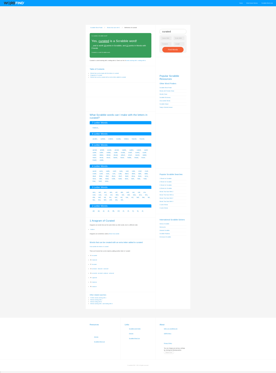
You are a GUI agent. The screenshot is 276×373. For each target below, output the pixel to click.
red (116, 197)
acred (95, 150)
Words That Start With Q (166, 195)
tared (115, 157)
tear (138, 179)
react (94, 157)
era (146, 195)
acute (109, 150)
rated (144, 155)
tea (99, 200)
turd (100, 181)
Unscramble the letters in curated (99, 246)
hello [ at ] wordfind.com (170, 328)
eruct (130, 155)
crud (146, 171)
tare (132, 179)
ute (122, 200)
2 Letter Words (164, 204)
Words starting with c (96, 299)
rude (113, 179)
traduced (94, 260)
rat (105, 197)
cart (127, 171)
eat (128, 195)
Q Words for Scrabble (166, 188)
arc (105, 192)
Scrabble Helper (164, 104)
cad (127, 192)
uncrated (100, 273)
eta (94, 197)
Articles (96, 337)
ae (99, 211)
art (116, 192)
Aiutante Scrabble (164, 230)
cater (101, 152)
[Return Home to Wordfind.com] (14, 5)
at (108, 211)
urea (106, 181)
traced (134, 139)
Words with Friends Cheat (167, 91)
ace (94, 192)
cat (139, 192)
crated (110, 139)
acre (101, 171)
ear (123, 195)
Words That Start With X (166, 201)
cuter (94, 155)
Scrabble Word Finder (166, 87)
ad (93, 211)
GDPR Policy (167, 333)
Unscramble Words (165, 100)
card (114, 171)
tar (149, 197)
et (128, 211)
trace (122, 157)
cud (94, 195)
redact (126, 139)
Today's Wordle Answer (166, 107)
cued (94, 174)
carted (102, 139)
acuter (95, 139)
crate (116, 152)
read (106, 179)
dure (139, 176)
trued (94, 160)
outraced (105, 268)
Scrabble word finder (135, 328)
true (94, 181)
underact (105, 273)
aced (94, 171)
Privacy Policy (168, 343)
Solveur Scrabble (164, 223)
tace (126, 179)
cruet (130, 152)
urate (101, 160)
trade (129, 157)
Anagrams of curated (96, 75)
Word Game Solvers (252, 3)
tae (143, 197)
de (113, 211)
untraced (111, 273)
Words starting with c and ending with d (101, 303)
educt (123, 155)
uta (116, 200)
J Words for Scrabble (165, 178)
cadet (124, 150)
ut (142, 211)
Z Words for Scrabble (166, 181)
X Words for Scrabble (166, 185)
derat (108, 155)
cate (133, 171)
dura (133, 176)
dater (101, 155)
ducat (116, 155)
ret (121, 197)
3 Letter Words (164, 208)
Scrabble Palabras (165, 233)
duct (120, 176)
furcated (94, 264)
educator (100, 268)
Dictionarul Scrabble (165, 237)
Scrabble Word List (99, 341)
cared (139, 150)
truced (142, 139)
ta (137, 211)
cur (106, 195)
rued (120, 179)
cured (137, 152)
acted (102, 150)
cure (107, 174)
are (111, 192)
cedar (109, 152)
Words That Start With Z (166, 191)
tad (138, 197)
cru (144, 192)
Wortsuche (163, 227)
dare (133, 174)
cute (120, 174)
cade (107, 171)
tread (136, 157)
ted (105, 200)
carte (94, 152)
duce (113, 176)
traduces (94, 282)
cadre (131, 150)
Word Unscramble (114, 233)
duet (126, 176)
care (120, 171)
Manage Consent (169, 352)
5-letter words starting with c (98, 297)
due (117, 195)
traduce (95, 128)
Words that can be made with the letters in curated (104, 73)
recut (108, 157)
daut (94, 176)
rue (127, 197)
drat (107, 176)
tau (94, 200)
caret (146, 150)
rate (100, 179)
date (146, 174)
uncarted (94, 273)
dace (126, 174)
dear (100, 176)
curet (144, 152)
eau (134, 195)
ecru (146, 176)
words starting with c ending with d (136, 60)
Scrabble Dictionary (165, 97)
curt (113, 174)
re (133, 211)
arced (117, 150)
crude (123, 152)
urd (110, 200)
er (123, 211)
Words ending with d (96, 301)
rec (110, 197)
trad (145, 179)
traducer (94, 286)
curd (101, 174)
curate (118, 139)
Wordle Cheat (163, 94)
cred (139, 171)
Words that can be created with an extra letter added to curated (108, 77)
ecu (140, 195)
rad (99, 197)
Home (241, 3)
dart (139, 174)
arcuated (94, 255)
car (133, 192)
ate (122, 192)
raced (137, 155)
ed (118, 211)
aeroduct (94, 268)
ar (103, 211)
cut (111, 195)
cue (100, 195)
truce (143, 157)
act (100, 192)
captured (94, 277)
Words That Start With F (166, 198)
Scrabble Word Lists (267, 3)
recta (101, 157)
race (94, 179)
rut (132, 197)
